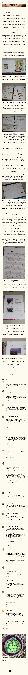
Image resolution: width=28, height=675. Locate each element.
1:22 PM (7, 429)
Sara (7, 433)
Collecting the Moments (10, 4)
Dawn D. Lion (9, 503)
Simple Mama (9, 404)
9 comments (7, 662)
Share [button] (3, 372)
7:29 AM (7, 576)
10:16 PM (7, 625)
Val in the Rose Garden (11, 416)
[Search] (25, 2)
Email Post (7, 372)
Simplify (11, 374)
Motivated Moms (6, 154)
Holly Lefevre (9, 449)
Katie (7, 492)
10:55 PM (7, 459)
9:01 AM (7, 606)
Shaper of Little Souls (11, 513)
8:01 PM (7, 522)
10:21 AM (7, 387)
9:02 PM (7, 545)
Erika (7, 549)
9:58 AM (7, 499)
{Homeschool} (7, 374)
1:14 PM (7, 509)
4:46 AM (7, 587)
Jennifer (8, 610)
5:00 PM (7, 446)
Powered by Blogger (15, 670)
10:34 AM (7, 400)
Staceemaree (9, 567)
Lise (7, 381)
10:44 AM (8, 412)
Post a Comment (6, 628)
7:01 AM (7, 563)
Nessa (7, 390)
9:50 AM (7, 488)
